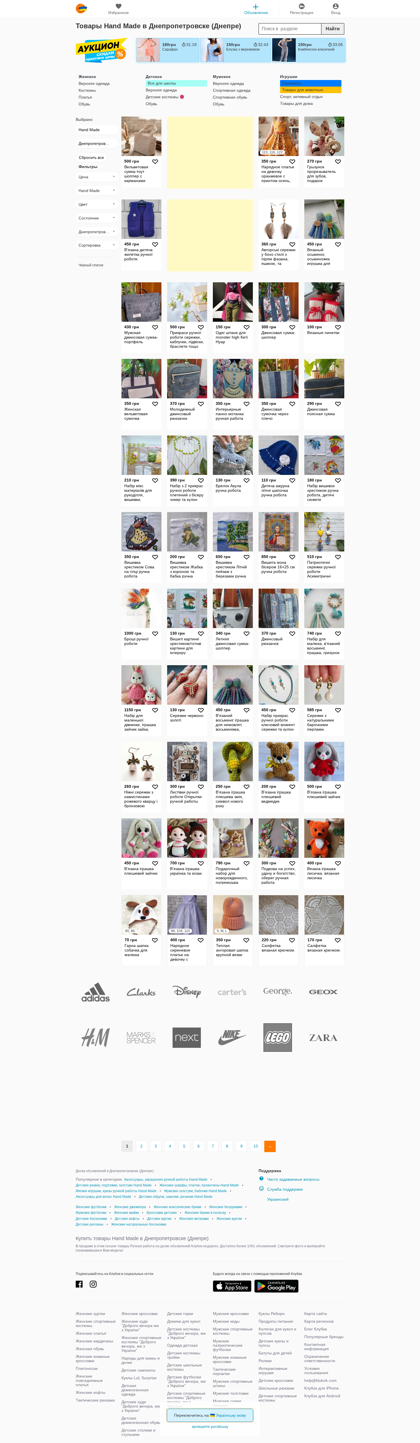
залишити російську (210, 1426)
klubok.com (81, 8)
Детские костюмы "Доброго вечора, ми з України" (186, 1333)
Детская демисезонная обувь (140, 1420)
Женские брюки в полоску (205, 1213)
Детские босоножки (91, 1219)
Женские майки (126, 1213)
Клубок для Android (322, 1396)
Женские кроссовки (139, 1313)
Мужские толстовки (231, 1393)
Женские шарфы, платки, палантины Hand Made (199, 1185)
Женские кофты (90, 1392)
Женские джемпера (130, 1207)
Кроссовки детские (162, 1213)
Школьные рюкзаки (276, 1388)
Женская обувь (90, 1348)
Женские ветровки (194, 1219)
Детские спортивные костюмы (278, 1398)
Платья (85, 97)
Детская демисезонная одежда (135, 1389)
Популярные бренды (323, 1336)
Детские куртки (159, 1219)
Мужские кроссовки (231, 1313)
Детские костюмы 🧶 (165, 97)
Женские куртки (229, 1219)
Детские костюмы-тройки (184, 1355)
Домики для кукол (183, 1321)
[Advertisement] (210, 152)
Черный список (91, 265)
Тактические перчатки (224, 1371)
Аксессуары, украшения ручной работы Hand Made (165, 1180)
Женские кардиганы (94, 1341)
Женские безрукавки (225, 1207)
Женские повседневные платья (89, 1380)
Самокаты (291, 83)
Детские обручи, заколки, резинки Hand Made (176, 1197)
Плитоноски (87, 1368)
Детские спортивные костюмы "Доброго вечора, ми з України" (186, 1399)
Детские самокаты (138, 1370)
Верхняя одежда (94, 83)
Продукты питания (276, 1321)
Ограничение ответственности (319, 1358)
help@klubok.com (320, 1380)
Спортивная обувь (230, 97)
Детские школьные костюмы (184, 1367)
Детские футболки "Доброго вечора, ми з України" (186, 1381)
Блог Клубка (315, 1329)
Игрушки (288, 76)
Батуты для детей (275, 1353)
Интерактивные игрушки (273, 1370)
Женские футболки (91, 1207)
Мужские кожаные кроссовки (230, 1359)
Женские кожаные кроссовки (93, 1358)
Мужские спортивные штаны (233, 1383)
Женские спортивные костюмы (96, 1323)
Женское (87, 76)
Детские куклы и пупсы (274, 1343)
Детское (154, 76)
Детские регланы (89, 1224)
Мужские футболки (91, 1213)
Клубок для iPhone (321, 1388)
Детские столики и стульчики (138, 1432)
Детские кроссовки (276, 1380)
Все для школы (162, 83)
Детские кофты (127, 1219)
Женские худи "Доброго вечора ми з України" (140, 1325)
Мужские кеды (226, 1321)
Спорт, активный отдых (301, 96)
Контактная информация (316, 1346)
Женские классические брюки (177, 1207)
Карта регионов (318, 1321)
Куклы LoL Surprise (139, 1378)
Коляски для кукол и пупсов (277, 1331)
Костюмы (87, 90)
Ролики (265, 1360)
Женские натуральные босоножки (138, 1224)
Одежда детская (182, 1345)
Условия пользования (316, 1370)
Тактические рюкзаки (95, 1400)
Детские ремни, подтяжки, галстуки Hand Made (114, 1185)
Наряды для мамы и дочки (140, 1360)
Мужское (222, 76)
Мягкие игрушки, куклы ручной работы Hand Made (116, 1191)
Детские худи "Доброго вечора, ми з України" (140, 1406)
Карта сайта (315, 1313)
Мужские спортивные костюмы (233, 1331)
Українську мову (231, 1415)
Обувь (84, 104)
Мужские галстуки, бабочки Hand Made (195, 1191)
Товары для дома (296, 103)
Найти (333, 28)
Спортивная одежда (232, 90)
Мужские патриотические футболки (228, 1345)
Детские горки (180, 1313)
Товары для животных (302, 89)
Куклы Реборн (272, 1313)
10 (255, 1146)
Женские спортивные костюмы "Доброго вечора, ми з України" (141, 1344)
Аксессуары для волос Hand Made (103, 1197)
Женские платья (91, 1333)
